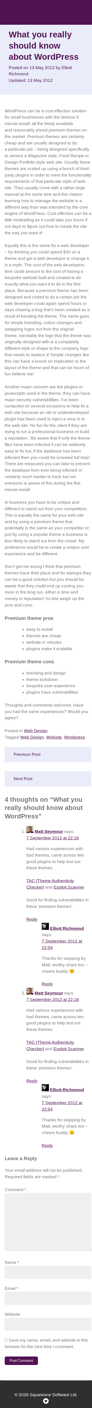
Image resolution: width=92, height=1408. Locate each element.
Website (54, 737)
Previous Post (27, 754)
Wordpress (74, 737)
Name (12, 1262)
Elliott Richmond (67, 928)
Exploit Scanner (69, 887)
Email (11, 1288)
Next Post (23, 778)
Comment (15, 1189)
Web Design (36, 730)
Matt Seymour (49, 831)
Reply (32, 919)
